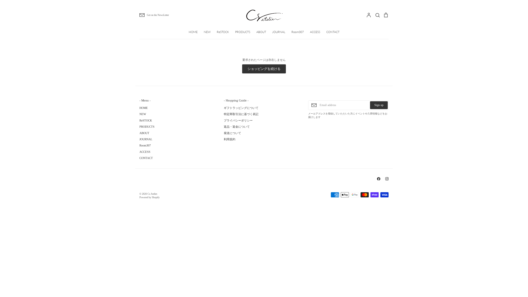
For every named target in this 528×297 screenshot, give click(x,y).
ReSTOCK (223, 32)
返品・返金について (237, 126)
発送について (232, 133)
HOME (193, 32)
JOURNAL (278, 32)
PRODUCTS (242, 32)
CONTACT (332, 32)
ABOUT (261, 32)
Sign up (378, 105)
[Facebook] (379, 179)
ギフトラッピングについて (241, 108)
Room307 (297, 32)
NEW (207, 32)
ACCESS (315, 32)
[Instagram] (387, 179)
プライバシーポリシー (238, 120)
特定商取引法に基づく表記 (241, 114)
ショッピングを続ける (264, 69)
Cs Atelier (152, 193)
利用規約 (229, 139)
